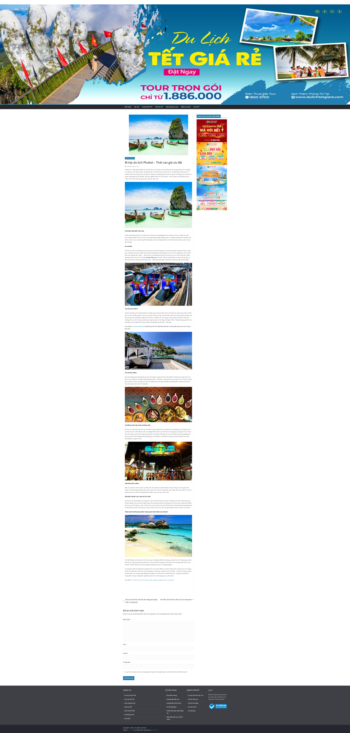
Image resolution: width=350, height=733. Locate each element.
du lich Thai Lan (139, 326)
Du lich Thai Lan (193, 699)
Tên (125, 645)
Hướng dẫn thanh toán (174, 703)
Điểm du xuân (185, 107)
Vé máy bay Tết (129, 714)
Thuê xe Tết (159, 107)
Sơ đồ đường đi (171, 707)
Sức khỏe (127, 718)
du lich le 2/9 (192, 707)
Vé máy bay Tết (147, 107)
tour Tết (196, 107)
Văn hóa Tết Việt (130, 711)
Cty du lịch (191, 695)
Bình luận (127, 619)
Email (125, 653)
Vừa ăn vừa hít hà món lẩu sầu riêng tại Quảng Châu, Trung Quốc (154, 580)
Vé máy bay (191, 711)
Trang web (126, 662)
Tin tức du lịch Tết (130, 695)
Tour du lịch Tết (129, 699)
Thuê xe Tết (128, 707)
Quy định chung (172, 695)
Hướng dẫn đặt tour (173, 699)
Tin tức (136, 107)
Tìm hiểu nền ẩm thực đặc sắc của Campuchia (176, 600)
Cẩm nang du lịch (172, 107)
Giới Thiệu (128, 107)
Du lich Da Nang (193, 703)
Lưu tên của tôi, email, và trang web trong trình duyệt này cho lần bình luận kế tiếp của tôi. (156, 672)
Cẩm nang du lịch (130, 703)
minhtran (136, 166)
